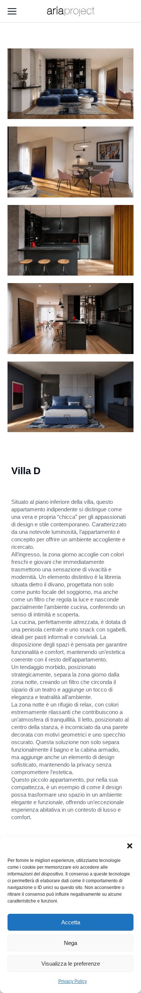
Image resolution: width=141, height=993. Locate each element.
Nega (70, 943)
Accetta (70, 922)
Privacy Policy (72, 981)
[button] (129, 846)
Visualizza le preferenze (70, 963)
